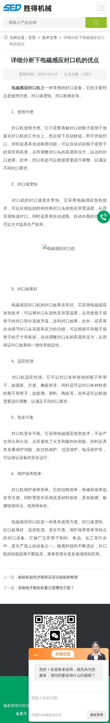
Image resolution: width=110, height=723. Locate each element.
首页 (32, 37)
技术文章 (49, 37)
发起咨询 (96, 715)
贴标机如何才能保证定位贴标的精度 (48, 577)
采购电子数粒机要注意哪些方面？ (46, 588)
